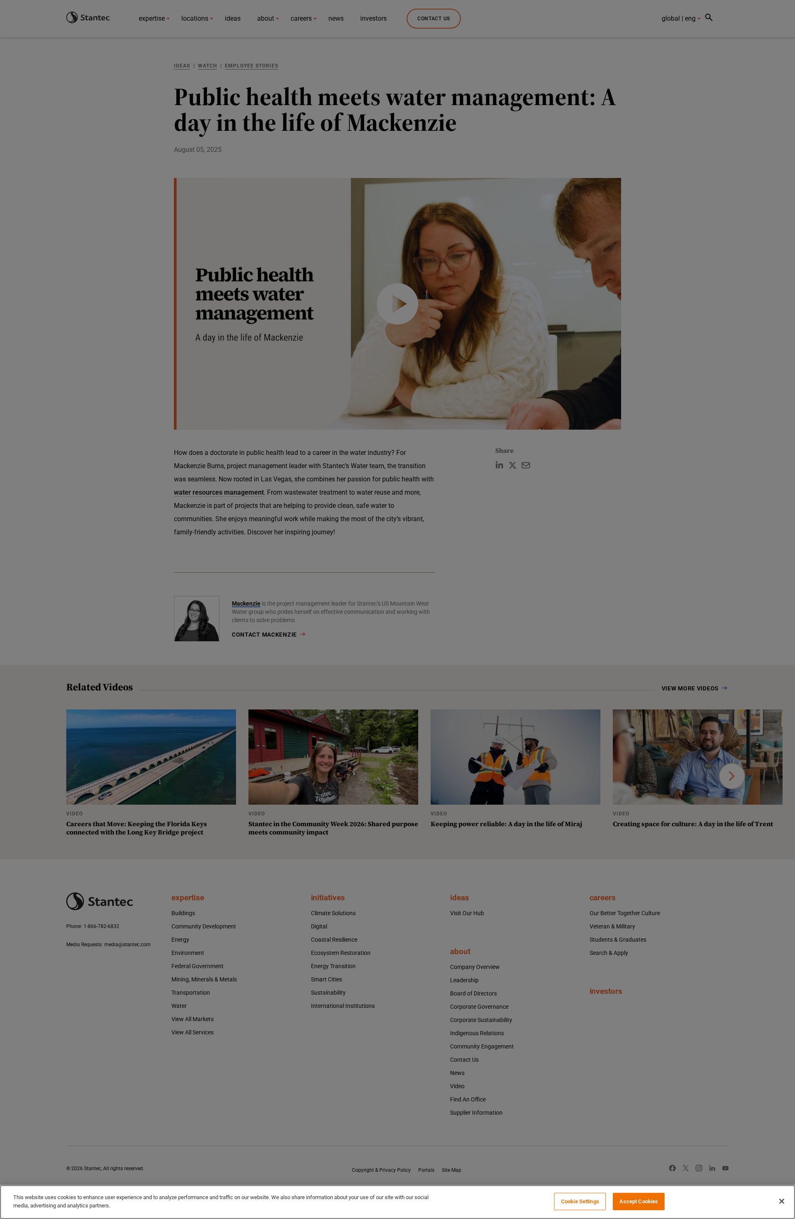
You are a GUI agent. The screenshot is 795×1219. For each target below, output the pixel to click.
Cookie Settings (580, 1201)
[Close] (782, 1201)
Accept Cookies (638, 1201)
